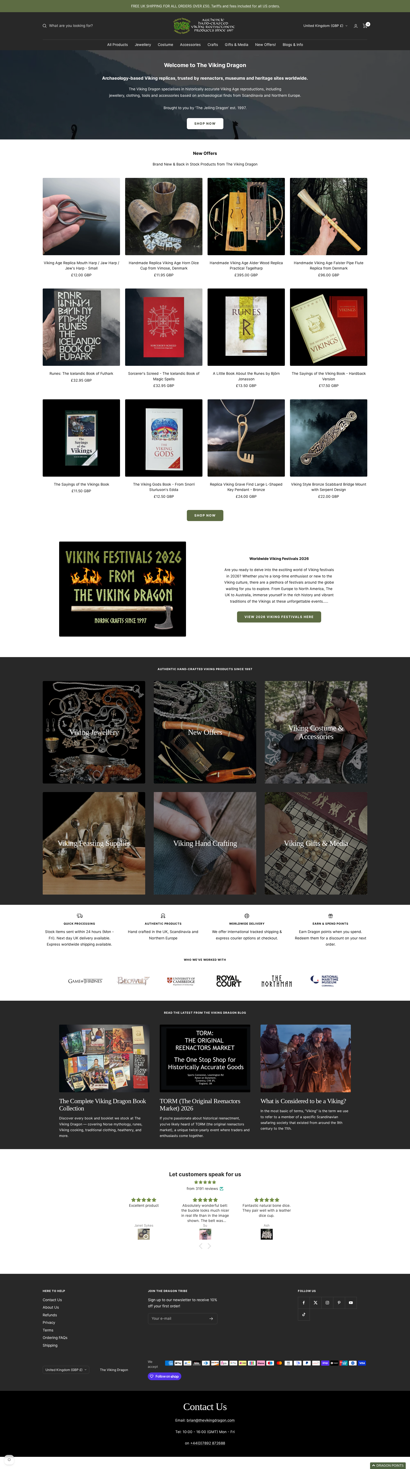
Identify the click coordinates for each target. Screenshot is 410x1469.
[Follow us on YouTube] (351, 1303)
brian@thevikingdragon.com (211, 1420)
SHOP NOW (205, 124)
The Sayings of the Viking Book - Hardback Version (329, 376)
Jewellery (143, 44)
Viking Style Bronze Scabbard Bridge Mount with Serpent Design (328, 487)
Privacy (49, 1322)
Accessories (190, 44)
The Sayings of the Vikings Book (81, 484)
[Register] (211, 1318)
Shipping (50, 1345)
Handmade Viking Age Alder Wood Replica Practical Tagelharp (246, 266)
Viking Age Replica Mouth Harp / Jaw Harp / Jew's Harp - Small (81, 266)
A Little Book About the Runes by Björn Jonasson (246, 376)
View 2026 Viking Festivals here (279, 617)
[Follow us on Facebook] (304, 1303)
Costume (165, 44)
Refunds (50, 1315)
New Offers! (265, 44)
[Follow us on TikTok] (304, 1314)
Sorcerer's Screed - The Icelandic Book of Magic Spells (163, 376)
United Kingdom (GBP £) (323, 25)
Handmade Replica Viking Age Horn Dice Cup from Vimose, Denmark (164, 266)
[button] (202, 1246)
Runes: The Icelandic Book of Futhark (81, 373)
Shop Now (205, 515)
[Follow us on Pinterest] (339, 1303)
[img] (205, 1182)
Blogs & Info (293, 44)
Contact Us (52, 1300)
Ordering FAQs (55, 1338)
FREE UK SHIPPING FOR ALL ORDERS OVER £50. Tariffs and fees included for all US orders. (205, 6)
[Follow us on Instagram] (327, 1303)
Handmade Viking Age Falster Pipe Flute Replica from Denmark (328, 266)
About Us (51, 1307)
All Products (117, 44)
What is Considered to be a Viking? (303, 1100)
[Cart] (365, 26)
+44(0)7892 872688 (207, 1443)
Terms (48, 1330)
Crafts (213, 44)
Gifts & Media (236, 44)
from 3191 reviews (202, 1188)
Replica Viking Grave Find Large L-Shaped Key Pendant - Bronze (246, 487)
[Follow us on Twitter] (315, 1303)
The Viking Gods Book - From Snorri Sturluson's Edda (164, 487)
